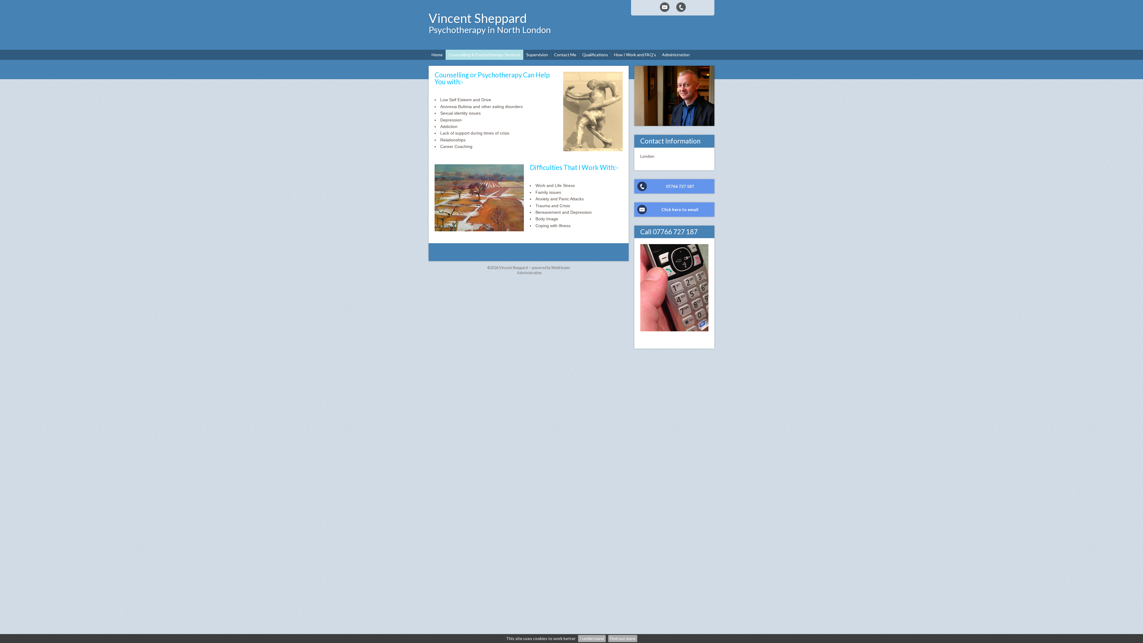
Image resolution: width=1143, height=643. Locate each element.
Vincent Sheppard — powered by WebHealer (534, 268)
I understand (592, 638)
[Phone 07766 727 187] (681, 7)
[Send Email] (664, 7)
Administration (529, 273)
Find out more (622, 638)
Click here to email (679, 209)
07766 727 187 (680, 186)
